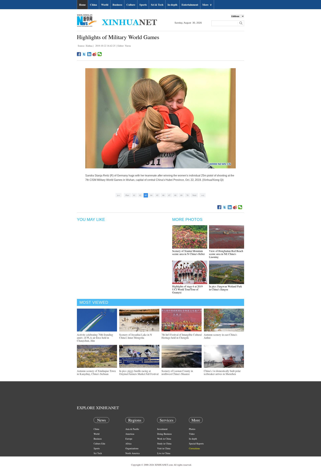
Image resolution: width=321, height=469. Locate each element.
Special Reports (196, 443)
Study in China (164, 443)
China (93, 5)
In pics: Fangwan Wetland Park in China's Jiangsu (225, 288)
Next (194, 195)
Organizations (131, 448)
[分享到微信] (100, 54)
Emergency (162, 458)
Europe (128, 438)
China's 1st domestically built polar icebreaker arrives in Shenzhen (222, 372)
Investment (162, 429)
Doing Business (164, 433)
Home (82, 5)
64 (151, 195)
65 (157, 195)
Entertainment (190, 5)
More (207, 5)
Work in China (164, 438)
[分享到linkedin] (89, 54)
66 (163, 195)
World (104, 5)
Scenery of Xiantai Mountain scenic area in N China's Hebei (188, 252)
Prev (127, 195)
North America (132, 453)
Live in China (163, 453)
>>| (202, 195)
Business (117, 5)
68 (175, 195)
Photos (192, 429)
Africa (128, 443)
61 (134, 195)
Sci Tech (98, 453)
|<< (118, 195)
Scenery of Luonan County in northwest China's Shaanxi (177, 372)
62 (140, 195)
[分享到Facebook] (79, 54)
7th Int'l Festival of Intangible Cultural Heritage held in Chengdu (182, 336)
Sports (143, 5)
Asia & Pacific (132, 429)
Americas (129, 433)
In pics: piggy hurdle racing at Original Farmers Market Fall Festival (138, 372)
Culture (130, 5)
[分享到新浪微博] (94, 54)
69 (181, 195)
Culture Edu (99, 443)
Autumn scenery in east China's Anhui (220, 336)
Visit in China (163, 448)
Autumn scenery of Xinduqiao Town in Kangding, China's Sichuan (96, 372)
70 (187, 195)
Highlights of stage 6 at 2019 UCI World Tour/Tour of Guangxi (187, 289)
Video (192, 433)
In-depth (172, 5)
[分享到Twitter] (84, 54)
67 (169, 195)
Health (97, 458)
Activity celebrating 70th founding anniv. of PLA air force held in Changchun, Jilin (95, 337)
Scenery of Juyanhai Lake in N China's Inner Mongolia (135, 336)
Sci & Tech (157, 5)
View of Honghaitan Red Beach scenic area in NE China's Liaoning (226, 254)
